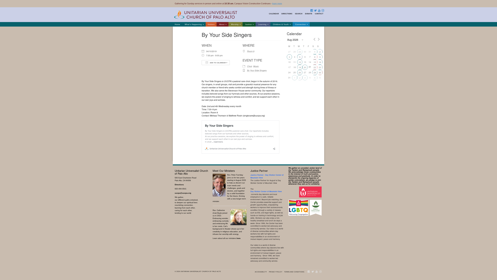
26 (300, 72)
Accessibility (261, 272)
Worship (234, 24)
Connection (300, 24)
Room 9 (250, 51)
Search (298, 14)
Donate (308, 14)
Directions (287, 14)
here (238, 238)
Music (256, 66)
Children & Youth (280, 24)
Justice (248, 24)
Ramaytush (307, 170)
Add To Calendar (217, 63)
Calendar (274, 14)
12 (300, 62)
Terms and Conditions (294, 272)
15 (315, 62)
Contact (319, 14)
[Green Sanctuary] (316, 206)
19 (300, 67)
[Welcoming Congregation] (298, 206)
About (221, 24)
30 (320, 72)
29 (300, 51)
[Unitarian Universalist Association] (310, 192)
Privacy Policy (275, 272)
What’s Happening (193, 24)
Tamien (295, 170)
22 (315, 67)
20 (305, 67)
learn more (277, 3)
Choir (249, 66)
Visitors (211, 24)
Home (177, 24)
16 (320, 62)
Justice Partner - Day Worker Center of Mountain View (267, 176)
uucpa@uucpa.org (183, 193)
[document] (248, 94)
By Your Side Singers (257, 70)
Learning (262, 24)
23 (320, 67)
